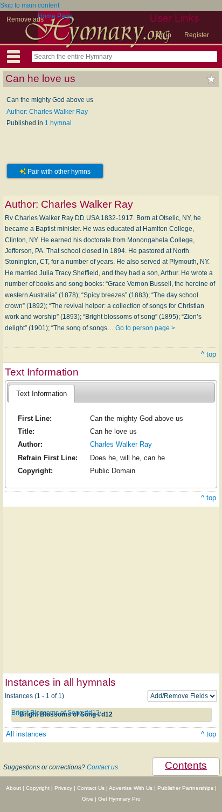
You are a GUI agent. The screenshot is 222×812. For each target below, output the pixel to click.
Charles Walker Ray (121, 444)
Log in (162, 35)
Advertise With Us (130, 788)
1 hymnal (58, 123)
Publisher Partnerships (185, 788)
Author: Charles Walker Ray (47, 111)
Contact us (102, 767)
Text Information (41, 394)
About (13, 788)
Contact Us (91, 788)
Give (87, 799)
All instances (26, 734)
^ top (208, 354)
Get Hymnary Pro (119, 799)
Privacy (63, 788)
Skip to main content (29, 5)
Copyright (38, 788)
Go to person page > (145, 328)
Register (196, 35)
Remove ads (25, 19)
